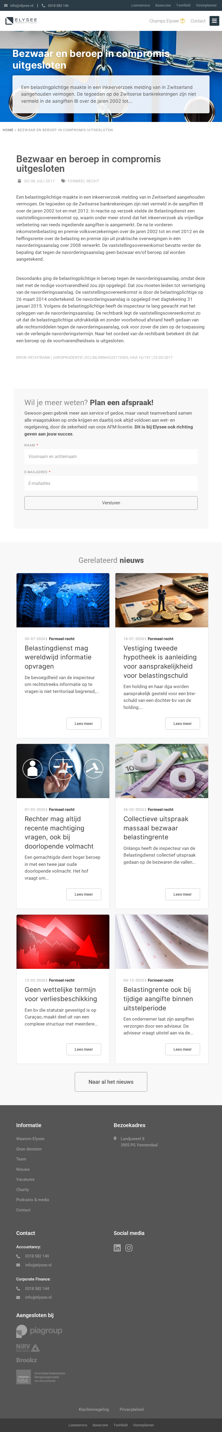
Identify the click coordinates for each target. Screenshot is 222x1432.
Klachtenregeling (94, 1409)
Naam (30, 445)
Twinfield (183, 5)
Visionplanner (206, 5)
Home (8, 130)
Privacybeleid (131, 1409)
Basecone (163, 5)
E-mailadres (36, 472)
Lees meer (84, 723)
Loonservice (140, 5)
